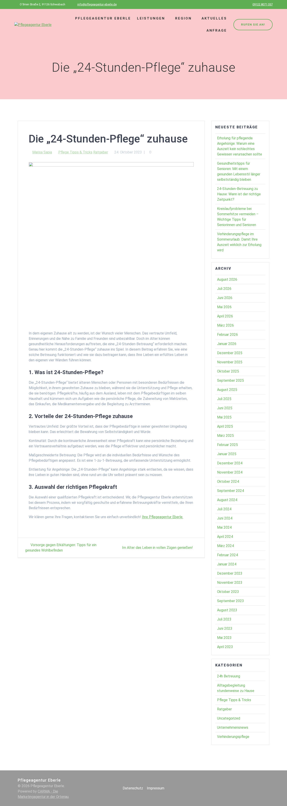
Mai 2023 (224, 638)
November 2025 (229, 362)
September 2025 (230, 380)
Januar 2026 (226, 344)
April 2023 (225, 647)
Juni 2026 (224, 298)
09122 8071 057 (262, 4)
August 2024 (227, 500)
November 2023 (229, 582)
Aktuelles (214, 18)
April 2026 (225, 316)
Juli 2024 (224, 509)
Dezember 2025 (229, 353)
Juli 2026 (224, 289)
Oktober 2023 (228, 592)
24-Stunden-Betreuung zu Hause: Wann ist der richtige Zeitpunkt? (239, 194)
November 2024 (229, 472)
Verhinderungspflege (233, 737)
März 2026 (225, 325)
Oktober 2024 (228, 481)
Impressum (155, 788)
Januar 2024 (226, 564)
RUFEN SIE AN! (253, 24)
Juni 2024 (224, 518)
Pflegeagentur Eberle (103, 18)
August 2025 (227, 390)
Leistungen (151, 18)
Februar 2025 (227, 445)
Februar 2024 (227, 555)
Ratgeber (100, 152)
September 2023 (230, 601)
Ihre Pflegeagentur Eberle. (162, 517)
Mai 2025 (224, 417)
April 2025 (225, 426)
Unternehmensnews (232, 727)
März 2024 (225, 546)
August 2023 (227, 610)
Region (183, 18)
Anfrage (217, 30)
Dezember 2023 (229, 573)
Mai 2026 (224, 307)
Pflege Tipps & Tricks (75, 152)
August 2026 (227, 279)
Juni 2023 (224, 628)
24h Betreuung (228, 676)
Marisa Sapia (42, 152)
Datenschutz (133, 788)
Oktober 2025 (228, 371)
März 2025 (225, 435)
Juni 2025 (224, 408)
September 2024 (230, 491)
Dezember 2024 (229, 463)
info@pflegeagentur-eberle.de (97, 4)
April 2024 (225, 536)
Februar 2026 (227, 334)
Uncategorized (228, 718)
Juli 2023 (224, 619)
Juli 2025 (224, 399)
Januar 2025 (226, 454)
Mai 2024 (224, 527)
